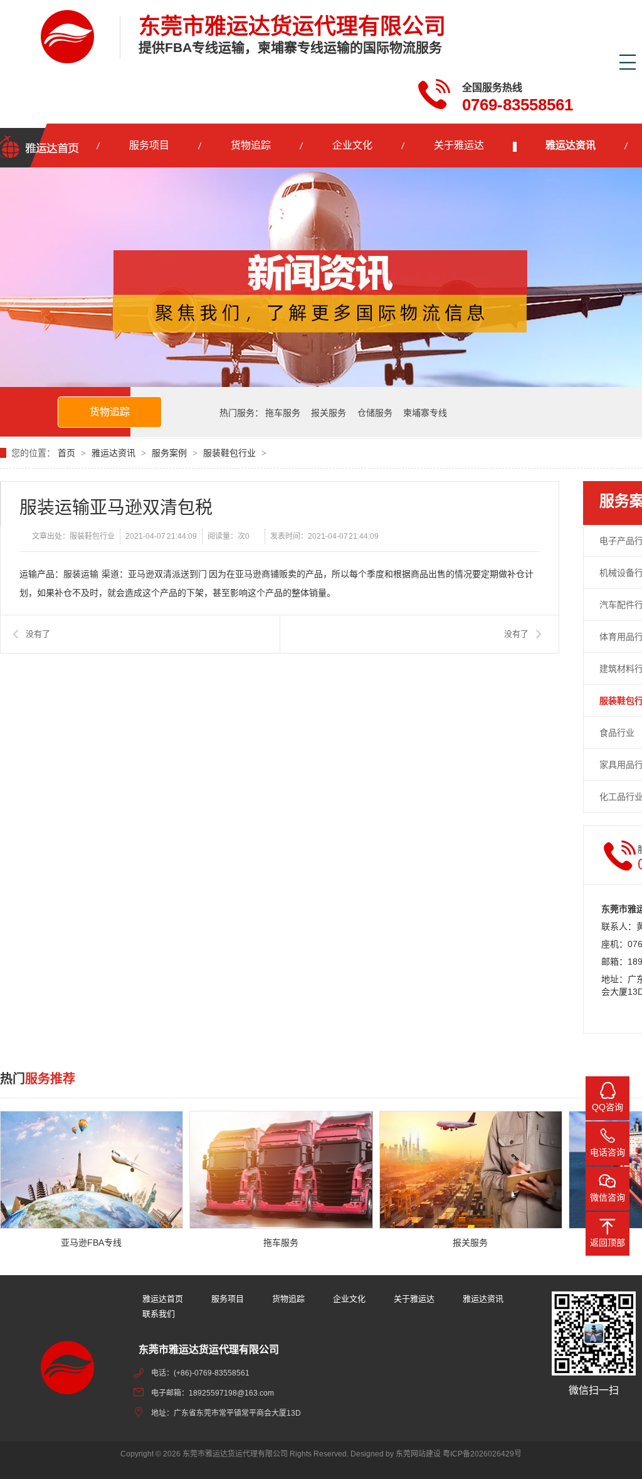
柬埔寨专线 (425, 413)
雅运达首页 (162, 1298)
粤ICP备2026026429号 (482, 1454)
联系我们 (158, 1313)
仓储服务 (374, 413)
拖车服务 (282, 413)
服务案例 (169, 453)
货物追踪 (251, 145)
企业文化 (352, 145)
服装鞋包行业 (229, 453)
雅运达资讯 (570, 145)
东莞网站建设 (418, 1454)
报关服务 (328, 413)
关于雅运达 (459, 145)
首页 (68, 453)
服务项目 (149, 145)
